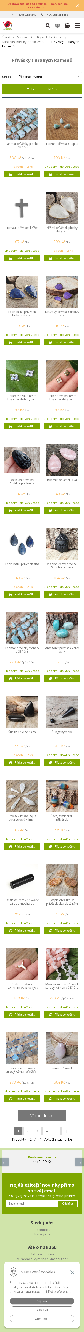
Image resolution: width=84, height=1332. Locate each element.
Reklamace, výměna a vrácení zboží (42, 1259)
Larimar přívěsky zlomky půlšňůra (22, 649)
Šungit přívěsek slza (22, 732)
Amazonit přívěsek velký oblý (62, 649)
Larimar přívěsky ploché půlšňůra (22, 145)
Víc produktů (42, 1116)
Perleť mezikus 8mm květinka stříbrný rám (22, 397)
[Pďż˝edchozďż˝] (4, 1162)
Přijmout (42, 1301)
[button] (48, 25)
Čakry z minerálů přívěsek (62, 817)
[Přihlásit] (57, 25)
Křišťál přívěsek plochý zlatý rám (62, 229)
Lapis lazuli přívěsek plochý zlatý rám (22, 313)
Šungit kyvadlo (62, 732)
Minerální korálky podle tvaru (23, 42)
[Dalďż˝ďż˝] (79, 1162)
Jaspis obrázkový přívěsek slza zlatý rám (62, 901)
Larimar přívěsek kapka (62, 143)
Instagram (42, 1234)
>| (65, 1131)
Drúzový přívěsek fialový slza (62, 313)
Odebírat (67, 1203)
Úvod (6, 37)
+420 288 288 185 (56, 14)
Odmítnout (42, 1318)
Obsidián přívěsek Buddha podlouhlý (22, 481)
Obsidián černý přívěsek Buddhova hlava (61, 565)
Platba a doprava (42, 1254)
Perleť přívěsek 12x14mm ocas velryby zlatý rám (22, 987)
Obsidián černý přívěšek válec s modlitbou (22, 901)
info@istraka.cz (26, 14)
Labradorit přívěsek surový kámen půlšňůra (22, 1070)
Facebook (42, 1230)
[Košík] (67, 25)
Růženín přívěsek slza (62, 480)
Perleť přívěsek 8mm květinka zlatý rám (62, 397)
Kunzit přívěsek (62, 1068)
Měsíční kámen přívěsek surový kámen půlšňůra (62, 985)
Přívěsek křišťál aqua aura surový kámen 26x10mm (22, 819)
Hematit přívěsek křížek (22, 228)
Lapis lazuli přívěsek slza (22, 564)
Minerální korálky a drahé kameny (41, 37)
